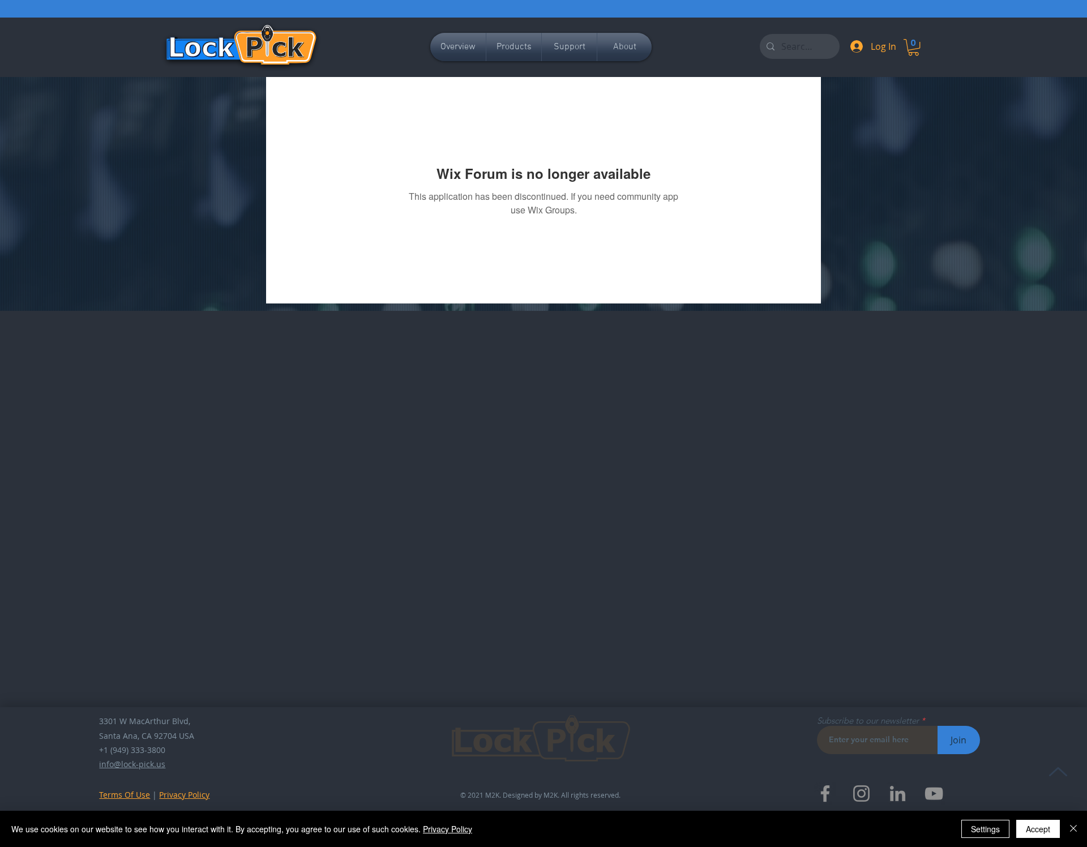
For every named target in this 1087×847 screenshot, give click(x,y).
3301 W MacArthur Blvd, (144, 721)
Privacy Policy (184, 794)
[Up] (1058, 771)
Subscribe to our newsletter (868, 720)
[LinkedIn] (898, 793)
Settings (985, 829)
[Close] (1073, 829)
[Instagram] (861, 793)
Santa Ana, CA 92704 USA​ (146, 735)
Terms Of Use (124, 794)
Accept (1038, 829)
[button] (913, 47)
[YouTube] (934, 793)
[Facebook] (825, 793)
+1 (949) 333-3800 (132, 750)
